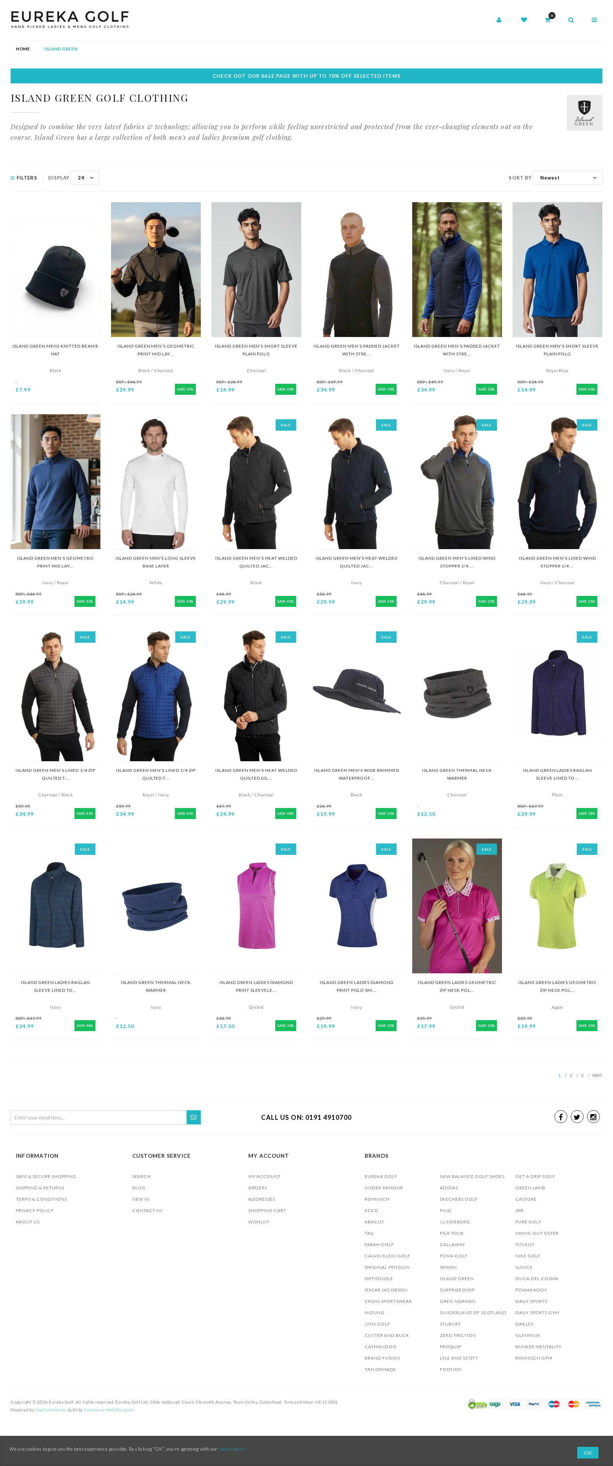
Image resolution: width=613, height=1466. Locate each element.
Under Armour (384, 1187)
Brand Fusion (382, 1358)
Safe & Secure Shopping (46, 1176)
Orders (257, 1187)
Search (141, 1176)
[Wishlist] (524, 20)
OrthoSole (379, 1278)
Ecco (372, 1210)
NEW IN (140, 1199)
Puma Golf (454, 1255)
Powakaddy (531, 1290)
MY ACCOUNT (264, 1176)
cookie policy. (233, 1449)
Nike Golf (528, 1255)
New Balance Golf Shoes (472, 1176)
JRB (519, 1210)
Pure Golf (528, 1221)
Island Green (457, 1278)
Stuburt (450, 1324)
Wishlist (259, 1221)
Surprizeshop (457, 1290)
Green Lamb (530, 1187)
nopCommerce (50, 1409)
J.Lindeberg (455, 1221)
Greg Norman (458, 1301)
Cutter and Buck (387, 1335)
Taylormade (380, 1369)
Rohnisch (377, 1199)
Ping (446, 1210)
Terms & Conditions (41, 1199)
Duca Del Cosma (536, 1278)
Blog (139, 1187)
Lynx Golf (377, 1324)
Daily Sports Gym (537, 1312)
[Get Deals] (194, 1117)
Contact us (147, 1210)
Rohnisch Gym (533, 1358)
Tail (369, 1233)
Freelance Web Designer (109, 1409)
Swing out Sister (537, 1233)
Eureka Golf (381, 1176)
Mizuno (375, 1312)
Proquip (450, 1346)
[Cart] (548, 20)
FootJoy (451, 1369)
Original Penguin (387, 1267)
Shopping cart (267, 1210)
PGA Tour (452, 1233)
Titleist (525, 1244)
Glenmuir (527, 1335)
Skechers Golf (459, 1199)
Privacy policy (35, 1210)
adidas (449, 1187)
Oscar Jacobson (386, 1290)
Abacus (374, 1221)
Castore (526, 1199)
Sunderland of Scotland (473, 1312)
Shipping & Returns (40, 1187)
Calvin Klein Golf (387, 1255)
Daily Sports (531, 1301)
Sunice (524, 1267)
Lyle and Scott (459, 1358)
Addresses (261, 1199)
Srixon (448, 1267)
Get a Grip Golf (535, 1176)
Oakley (524, 1324)
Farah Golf (379, 1244)
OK (588, 1453)
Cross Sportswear (388, 1301)
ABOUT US (28, 1221)
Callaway (452, 1244)
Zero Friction (458, 1335)
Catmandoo (381, 1346)
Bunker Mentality (538, 1346)
